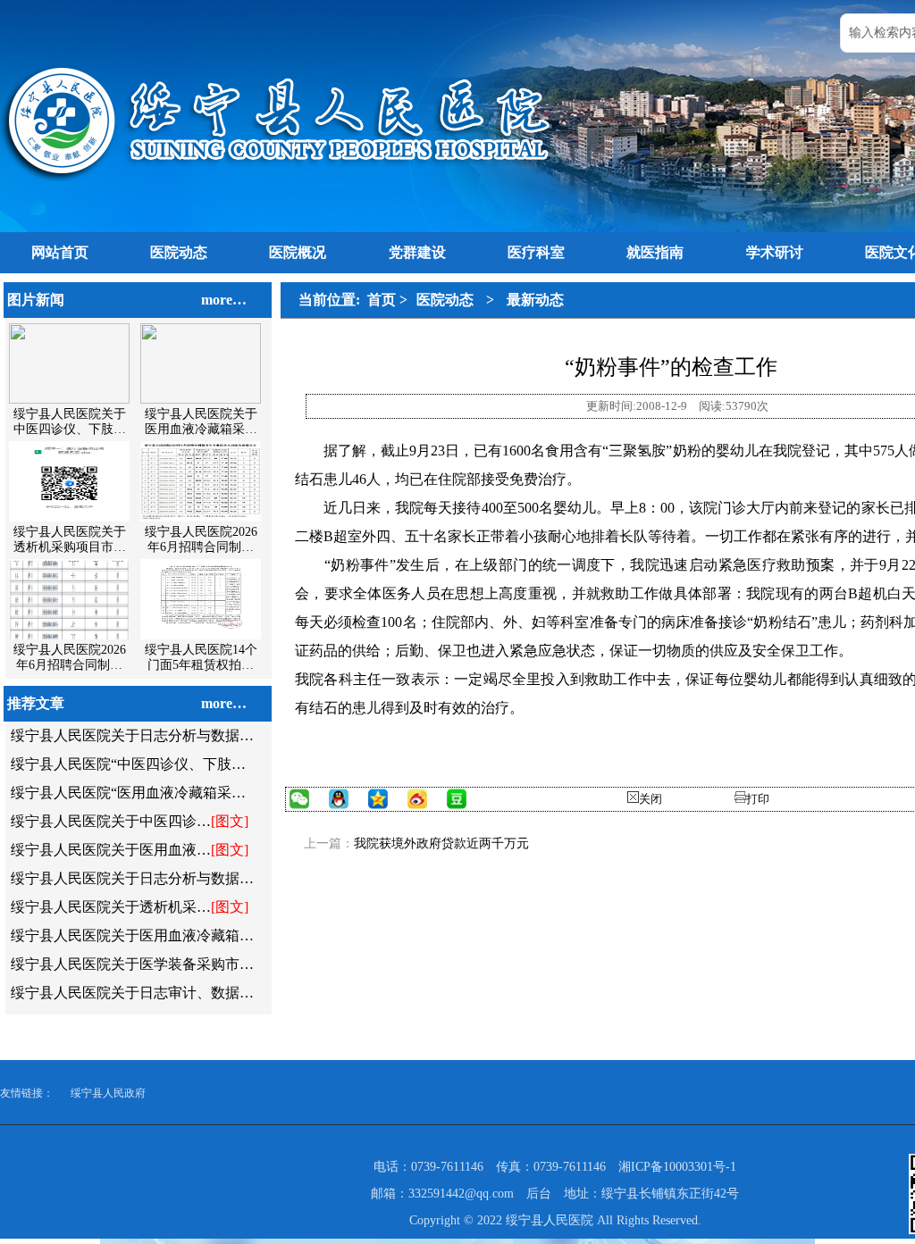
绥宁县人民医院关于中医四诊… (111, 821)
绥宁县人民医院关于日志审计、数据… (132, 992)
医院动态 (445, 299)
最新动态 (535, 299)
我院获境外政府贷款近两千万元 (441, 843)
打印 (757, 799)
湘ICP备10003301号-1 (677, 1166)
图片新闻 (36, 299)
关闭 (650, 799)
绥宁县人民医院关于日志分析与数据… (132, 735)
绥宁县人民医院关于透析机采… (111, 906)
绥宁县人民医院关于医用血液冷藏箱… (132, 935)
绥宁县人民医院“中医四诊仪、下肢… (128, 764)
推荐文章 (36, 703)
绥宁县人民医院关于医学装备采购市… (132, 964)
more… (224, 299)
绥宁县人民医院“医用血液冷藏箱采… (128, 792)
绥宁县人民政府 (108, 1093)
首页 (381, 299)
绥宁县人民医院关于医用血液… (111, 849)
